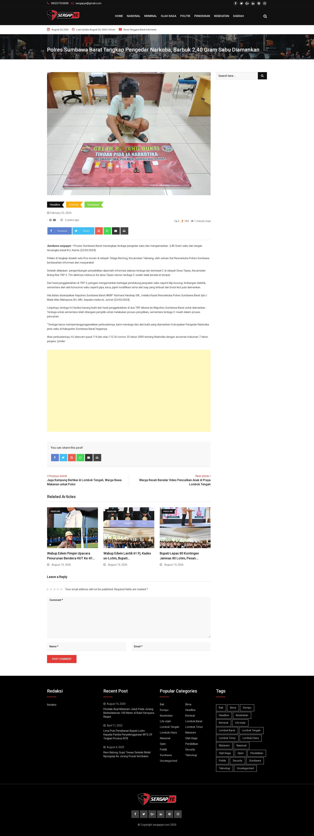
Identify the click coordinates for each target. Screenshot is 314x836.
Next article (202, 476)
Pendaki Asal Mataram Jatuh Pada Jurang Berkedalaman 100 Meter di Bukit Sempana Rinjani (128, 712)
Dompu (164, 710)
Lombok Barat (193, 721)
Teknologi (191, 755)
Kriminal (150, 16)
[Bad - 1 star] (47, 589)
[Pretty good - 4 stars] (58, 589)
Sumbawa (93, 204)
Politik (185, 16)
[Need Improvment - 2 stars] (51, 589)
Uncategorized (168, 760)
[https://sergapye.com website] (50, 220)
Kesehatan (221, 16)
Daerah (238, 16)
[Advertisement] (129, 391)
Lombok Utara (168, 732)
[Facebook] (55, 457)
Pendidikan (202, 16)
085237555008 (60, 3)
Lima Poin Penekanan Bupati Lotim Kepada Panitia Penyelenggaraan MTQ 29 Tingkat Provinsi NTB (127, 734)
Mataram (190, 732)
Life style (165, 721)
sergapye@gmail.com (88, 3)
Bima (188, 704)
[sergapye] (54, 220)
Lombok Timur (194, 727)
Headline (55, 204)
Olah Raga (168, 16)
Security (190, 749)
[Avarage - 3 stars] (54, 589)
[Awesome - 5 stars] (61, 589)
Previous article (58, 476)
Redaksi (51, 704)
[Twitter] (63, 457)
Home (119, 16)
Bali (162, 704)
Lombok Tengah (169, 727)
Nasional (133, 16)
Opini (163, 743)
